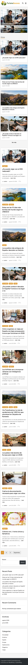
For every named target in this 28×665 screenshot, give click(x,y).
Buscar (4, 559)
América (4, 637)
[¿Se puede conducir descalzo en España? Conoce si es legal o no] (14, 123)
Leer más (13, 178)
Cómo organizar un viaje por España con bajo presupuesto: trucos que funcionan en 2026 (13, 331)
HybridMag (19, 662)
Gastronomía (5, 645)
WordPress (11, 662)
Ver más (14, 142)
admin (5, 181)
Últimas (3, 37)
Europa (10, 407)
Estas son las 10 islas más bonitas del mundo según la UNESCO (12, 209)
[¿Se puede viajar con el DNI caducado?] (14, 17)
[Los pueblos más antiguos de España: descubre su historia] (14, 98)
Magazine (5, 166)
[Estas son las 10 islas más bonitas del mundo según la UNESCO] (20, 29)
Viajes (15, 283)
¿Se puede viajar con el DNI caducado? (13, 57)
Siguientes (17, 552)
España (4, 245)
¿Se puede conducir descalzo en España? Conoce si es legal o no (13, 289)
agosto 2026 (5, 620)
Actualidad (5, 204)
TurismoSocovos (15, 660)
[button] (21, 11)
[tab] (3, 37)
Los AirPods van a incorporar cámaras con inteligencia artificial (12, 372)
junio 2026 (5, 623)
